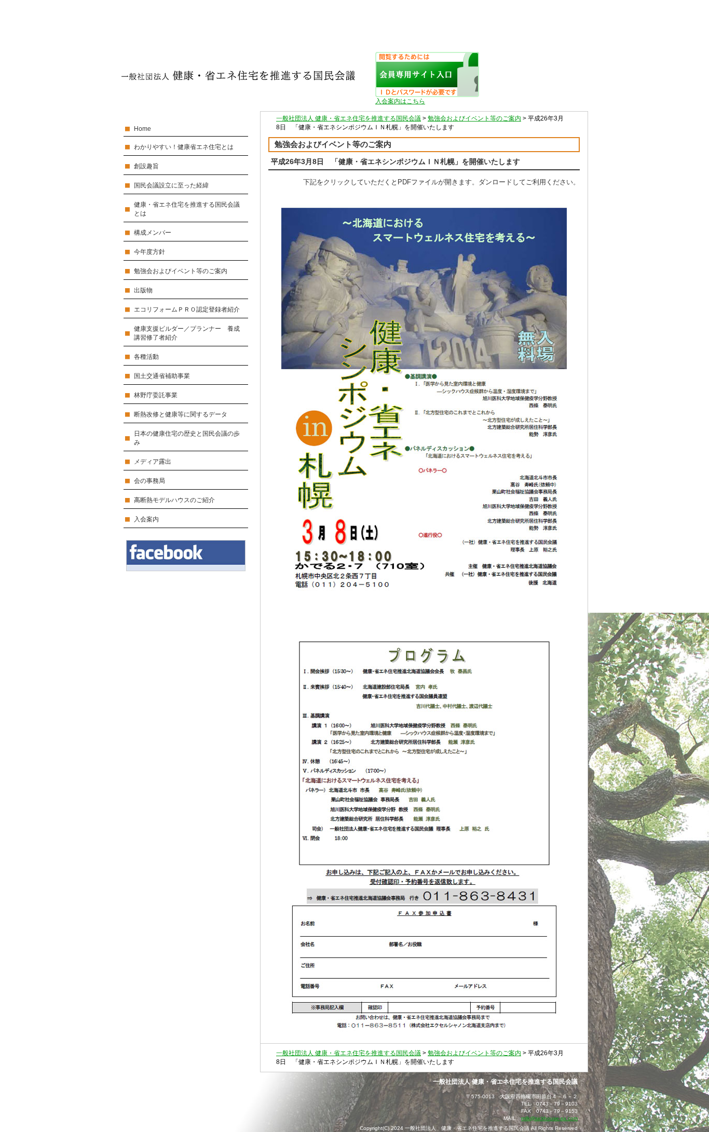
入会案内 (146, 519)
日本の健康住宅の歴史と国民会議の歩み (187, 438)
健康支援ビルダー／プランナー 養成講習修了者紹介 (187, 333)
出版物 (143, 290)
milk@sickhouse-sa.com (549, 1118)
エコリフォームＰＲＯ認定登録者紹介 (187, 309)
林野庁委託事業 (156, 395)
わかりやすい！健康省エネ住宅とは (184, 147)
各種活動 (146, 356)
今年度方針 (149, 251)
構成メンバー (152, 232)
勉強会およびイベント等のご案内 (180, 271)
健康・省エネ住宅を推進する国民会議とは (187, 209)
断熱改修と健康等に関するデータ (180, 414)
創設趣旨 (146, 166)
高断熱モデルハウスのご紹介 (174, 500)
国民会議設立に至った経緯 (171, 185)
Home (142, 128)
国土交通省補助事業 (162, 376)
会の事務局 (149, 480)
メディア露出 (152, 461)
